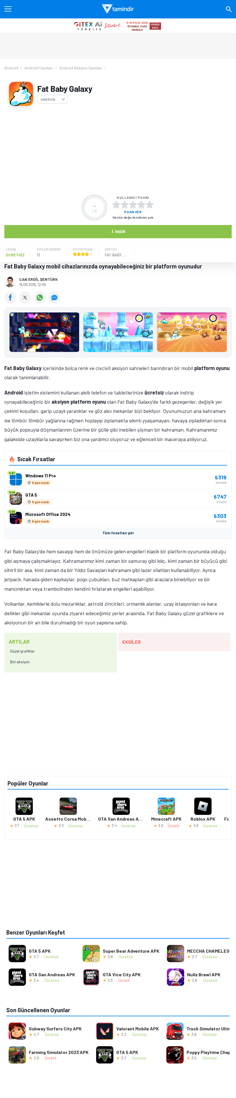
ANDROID (48, 99)
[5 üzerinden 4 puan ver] (141, 205)
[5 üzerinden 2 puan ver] (125, 205)
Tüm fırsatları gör (118, 533)
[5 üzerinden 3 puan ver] (133, 205)
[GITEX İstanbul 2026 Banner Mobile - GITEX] (118, 25)
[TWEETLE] (26, 301)
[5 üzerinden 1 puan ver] (116, 205)
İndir (118, 231)
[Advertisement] (118, 150)
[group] (118, 334)
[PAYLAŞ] (11, 301)
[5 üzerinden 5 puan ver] (150, 205)
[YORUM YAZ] (55, 301)
